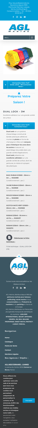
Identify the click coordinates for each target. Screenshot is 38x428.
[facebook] (13, 288)
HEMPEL (12, 319)
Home (7, 338)
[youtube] (25, 288)
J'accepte (28, 400)
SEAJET (21, 316)
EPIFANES (28, 316)
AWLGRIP (23, 314)
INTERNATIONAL (12, 316)
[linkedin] (21, 288)
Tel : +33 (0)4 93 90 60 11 (23, 12)
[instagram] (17, 288)
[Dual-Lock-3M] (19, 43)
